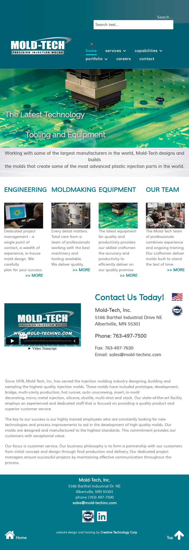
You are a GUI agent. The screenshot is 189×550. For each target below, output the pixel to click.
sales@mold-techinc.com (95, 503)
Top (170, 537)
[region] (94, 108)
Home (21, 537)
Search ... (165, 17)
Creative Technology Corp (118, 532)
